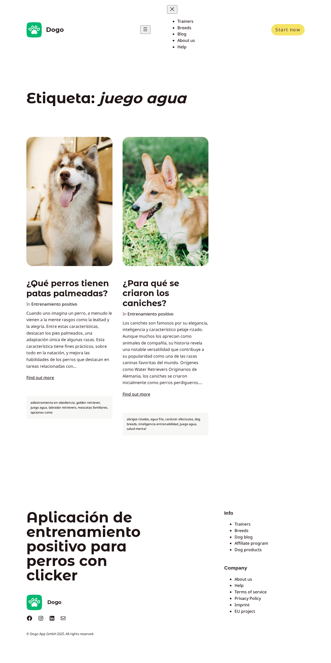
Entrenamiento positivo (54, 304)
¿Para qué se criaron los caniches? (151, 293)
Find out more (40, 377)
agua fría (157, 419)
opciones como (41, 412)
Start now (287, 29)
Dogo (55, 29)
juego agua (39, 407)
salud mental (136, 428)
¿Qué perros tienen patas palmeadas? (67, 288)
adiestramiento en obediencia (53, 402)
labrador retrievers (62, 407)
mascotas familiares (92, 407)
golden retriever (88, 402)
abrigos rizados (138, 419)
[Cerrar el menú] (172, 9)
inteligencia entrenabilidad (158, 424)
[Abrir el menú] (145, 29)
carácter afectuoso (179, 419)
